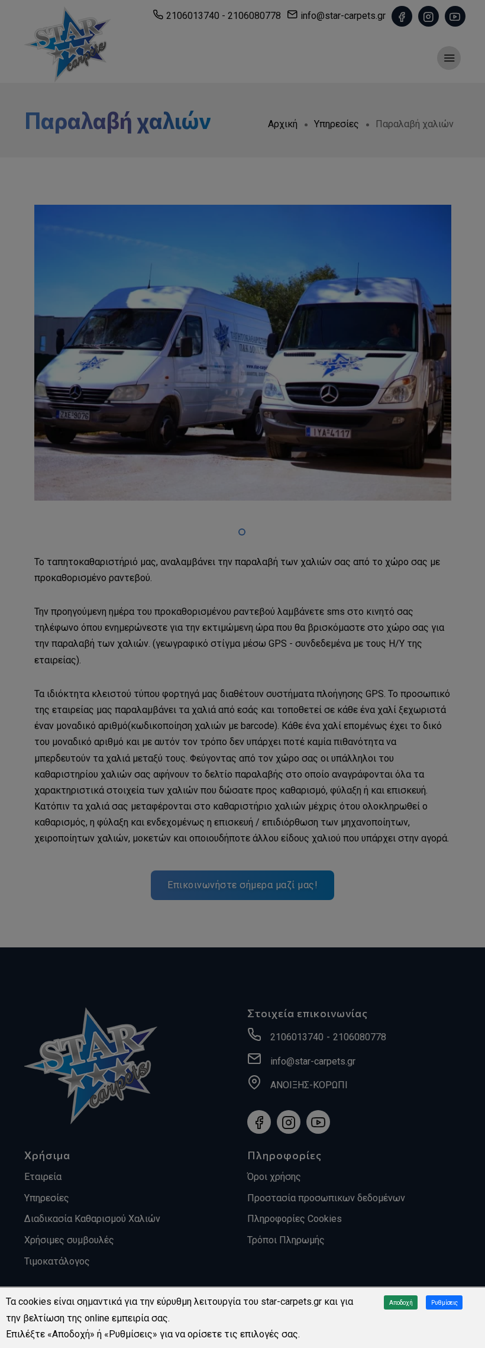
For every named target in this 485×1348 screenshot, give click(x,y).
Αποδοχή (401, 1302)
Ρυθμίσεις (444, 1302)
